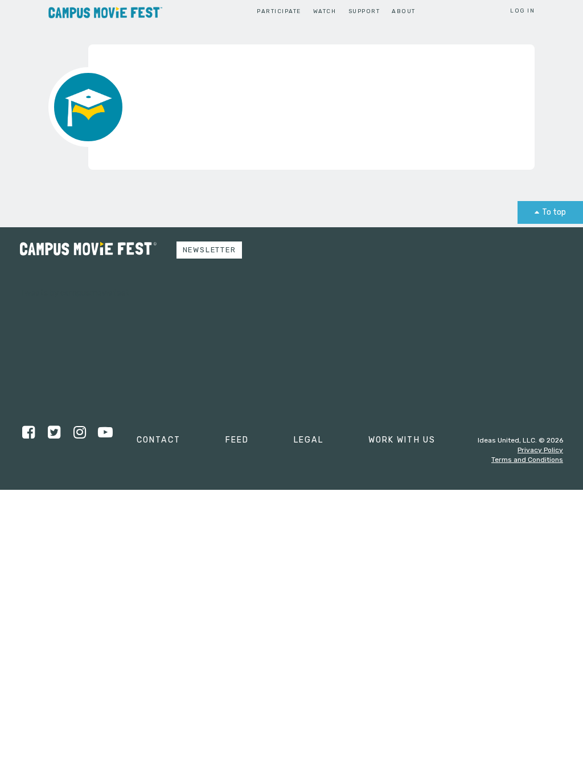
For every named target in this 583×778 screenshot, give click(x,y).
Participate (279, 11)
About (403, 11)
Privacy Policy (540, 450)
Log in (522, 10)
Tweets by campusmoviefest (74, 293)
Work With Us (402, 440)
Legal (308, 440)
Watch (324, 11)
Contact (158, 440)
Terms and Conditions (527, 460)
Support (364, 11)
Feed (237, 440)
